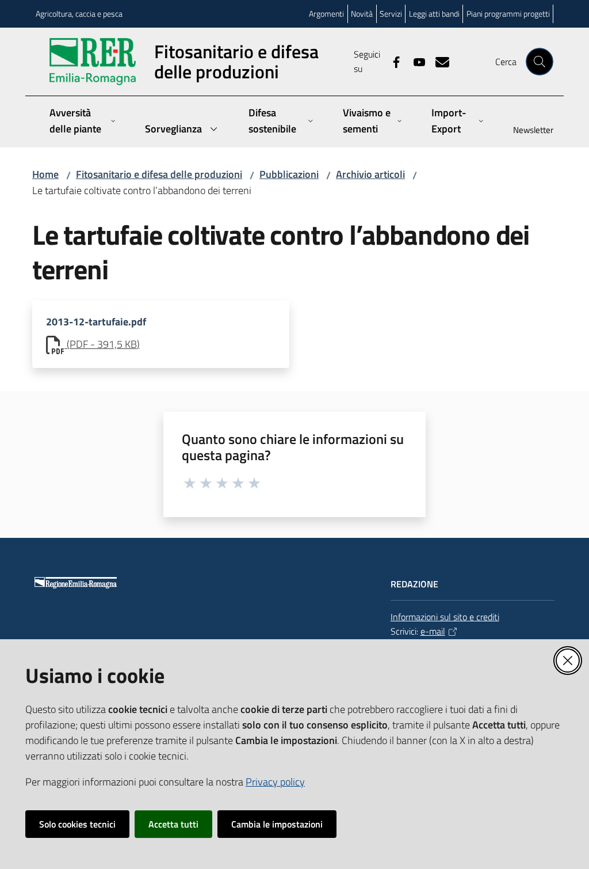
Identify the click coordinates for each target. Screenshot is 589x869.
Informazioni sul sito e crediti (445, 617)
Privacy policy (275, 782)
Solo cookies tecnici (77, 824)
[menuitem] (526, 131)
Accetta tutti (173, 824)
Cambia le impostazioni (277, 824)
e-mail (432, 631)
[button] (539, 61)
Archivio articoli (370, 174)
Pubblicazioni (289, 174)
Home (45, 174)
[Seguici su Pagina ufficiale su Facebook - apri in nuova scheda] (391, 61)
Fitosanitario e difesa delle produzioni (159, 174)
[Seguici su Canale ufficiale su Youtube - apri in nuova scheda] (414, 61)
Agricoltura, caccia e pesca (79, 13)
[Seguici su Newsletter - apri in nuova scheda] (437, 61)
